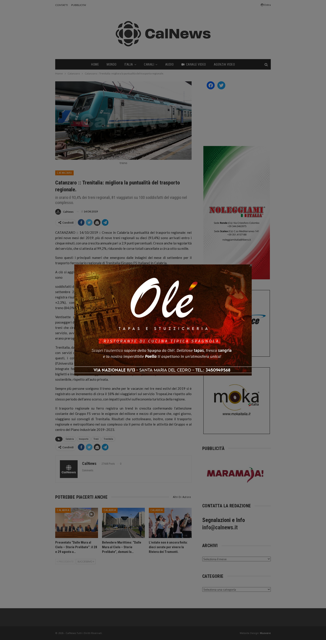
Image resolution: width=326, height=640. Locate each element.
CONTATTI (61, 5)
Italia (128, 64)
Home (95, 64)
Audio (169, 64)
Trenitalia (108, 439)
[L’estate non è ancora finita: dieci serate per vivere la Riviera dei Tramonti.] (170, 523)
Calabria (70, 439)
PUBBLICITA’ (78, 5)
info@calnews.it (220, 527)
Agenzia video (224, 64)
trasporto (83, 439)
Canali (149, 64)
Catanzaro (64, 172)
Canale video (196, 64)
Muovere (265, 633)
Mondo (112, 64)
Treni (96, 439)
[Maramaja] (235, 475)
